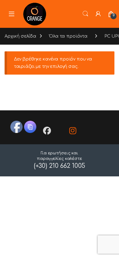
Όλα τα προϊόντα (68, 36)
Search (85, 13)
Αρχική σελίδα (20, 36)
